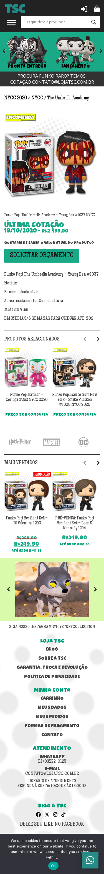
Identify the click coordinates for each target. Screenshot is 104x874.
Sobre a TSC (52, 658)
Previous (12, 589)
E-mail (52, 771)
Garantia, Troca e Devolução (52, 668)
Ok (53, 866)
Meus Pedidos (52, 717)
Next (97, 51)
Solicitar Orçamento (41, 255)
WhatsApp (52, 759)
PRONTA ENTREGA (26, 66)
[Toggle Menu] (11, 22)
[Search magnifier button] (94, 22)
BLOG (52, 649)
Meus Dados (52, 708)
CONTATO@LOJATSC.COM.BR (63, 82)
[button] (84, 9)
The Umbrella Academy (68, 98)
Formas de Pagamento (52, 726)
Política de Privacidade (52, 677)
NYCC (37, 98)
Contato (52, 735)
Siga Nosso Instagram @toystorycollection (52, 627)
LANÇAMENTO (75, 66)
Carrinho (52, 698)
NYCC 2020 (16, 98)
